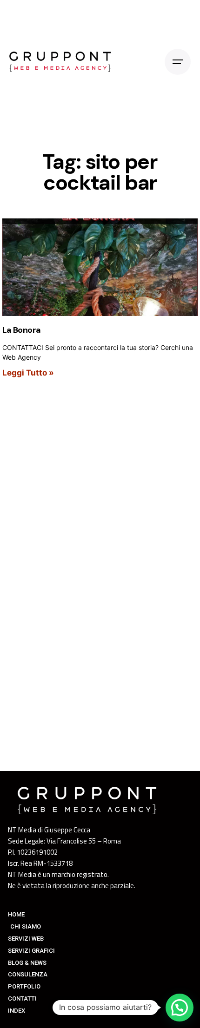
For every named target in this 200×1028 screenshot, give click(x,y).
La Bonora (21, 330)
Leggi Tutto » (28, 372)
